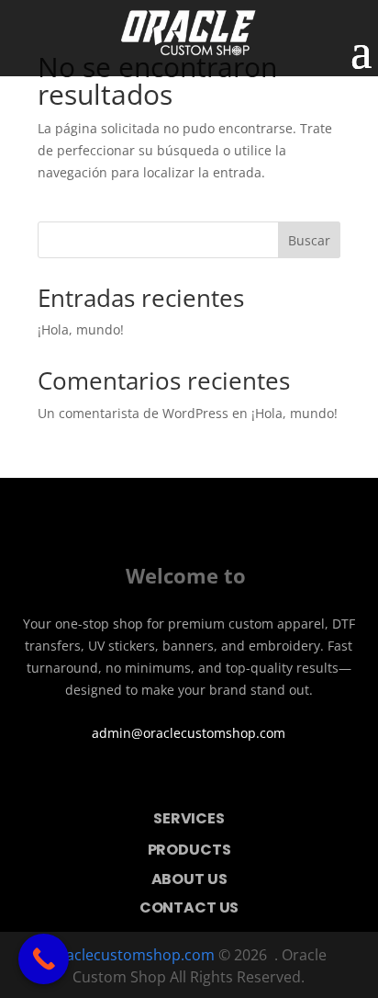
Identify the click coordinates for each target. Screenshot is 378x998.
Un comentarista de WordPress (133, 413)
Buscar (309, 240)
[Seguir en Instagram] (215, 779)
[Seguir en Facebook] (163, 779)
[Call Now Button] (43, 959)
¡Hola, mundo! (81, 329)
